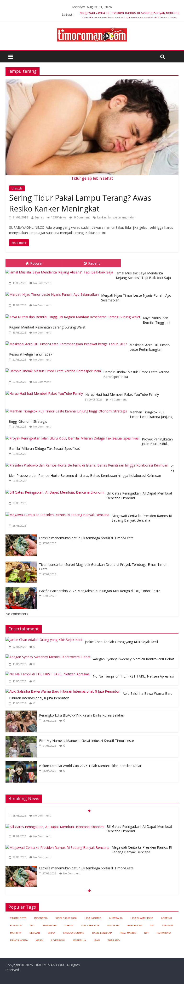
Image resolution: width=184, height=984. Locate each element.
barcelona (135, 925)
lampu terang (117, 217)
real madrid (128, 933)
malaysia (113, 925)
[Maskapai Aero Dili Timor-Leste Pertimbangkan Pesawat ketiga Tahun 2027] (67, 341)
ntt (146, 933)
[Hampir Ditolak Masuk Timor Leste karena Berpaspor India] (54, 368)
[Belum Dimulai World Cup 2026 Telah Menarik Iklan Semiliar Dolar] (21, 763)
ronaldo (16, 925)
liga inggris (93, 918)
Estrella (79, 940)
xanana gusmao (73, 933)
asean (69, 925)
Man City (16, 933)
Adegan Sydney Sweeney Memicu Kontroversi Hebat (133, 659)
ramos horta (19, 940)
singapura (49, 925)
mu (152, 925)
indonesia (41, 918)
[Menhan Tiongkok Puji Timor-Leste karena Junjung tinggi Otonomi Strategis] (67, 408)
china (51, 933)
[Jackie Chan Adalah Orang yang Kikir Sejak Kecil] (44, 639)
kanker (101, 217)
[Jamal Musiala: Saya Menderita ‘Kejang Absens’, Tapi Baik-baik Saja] (60, 269)
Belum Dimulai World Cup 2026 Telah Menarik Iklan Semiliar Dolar (90, 765)
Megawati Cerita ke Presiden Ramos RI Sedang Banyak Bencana (129, 14)
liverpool (58, 940)
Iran (97, 940)
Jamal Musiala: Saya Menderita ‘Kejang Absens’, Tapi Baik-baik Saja (143, 275)
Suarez (39, 217)
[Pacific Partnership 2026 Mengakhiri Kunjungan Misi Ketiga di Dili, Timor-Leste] (22, 587)
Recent (94, 263)
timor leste (18, 918)
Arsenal (166, 918)
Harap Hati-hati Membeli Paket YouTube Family (122, 394)
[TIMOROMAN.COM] (92, 26)
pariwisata (164, 933)
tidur (131, 217)
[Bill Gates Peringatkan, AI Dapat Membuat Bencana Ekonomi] (56, 490)
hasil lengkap (102, 933)
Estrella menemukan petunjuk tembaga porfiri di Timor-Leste (86, 538)
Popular (36, 263)
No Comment (42, 283)
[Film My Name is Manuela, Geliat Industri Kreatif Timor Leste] (21, 738)
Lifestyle (17, 188)
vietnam (167, 925)
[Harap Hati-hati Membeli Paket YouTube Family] (45, 391)
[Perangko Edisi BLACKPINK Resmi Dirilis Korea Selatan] (21, 713)
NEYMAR (34, 933)
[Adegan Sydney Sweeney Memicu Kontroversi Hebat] (48, 657)
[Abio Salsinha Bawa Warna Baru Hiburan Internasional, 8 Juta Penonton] (63, 691)
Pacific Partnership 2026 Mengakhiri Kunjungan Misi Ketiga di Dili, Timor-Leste (99, 591)
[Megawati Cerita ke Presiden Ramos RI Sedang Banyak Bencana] (59, 512)
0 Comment (81, 217)
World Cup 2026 (66, 918)
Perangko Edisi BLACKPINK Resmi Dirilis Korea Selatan (81, 715)
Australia (116, 918)
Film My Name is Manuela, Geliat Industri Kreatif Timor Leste (86, 740)
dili (32, 925)
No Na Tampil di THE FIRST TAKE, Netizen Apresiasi (133, 676)
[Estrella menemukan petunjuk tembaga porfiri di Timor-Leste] (22, 534)
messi (39, 940)
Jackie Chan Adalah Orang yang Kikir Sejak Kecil (121, 641)
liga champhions (142, 918)
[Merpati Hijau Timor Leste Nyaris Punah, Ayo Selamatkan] (53, 292)
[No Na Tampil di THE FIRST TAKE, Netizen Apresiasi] (48, 674)
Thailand (114, 940)
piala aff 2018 (90, 925)
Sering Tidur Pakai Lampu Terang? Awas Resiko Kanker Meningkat (80, 203)
